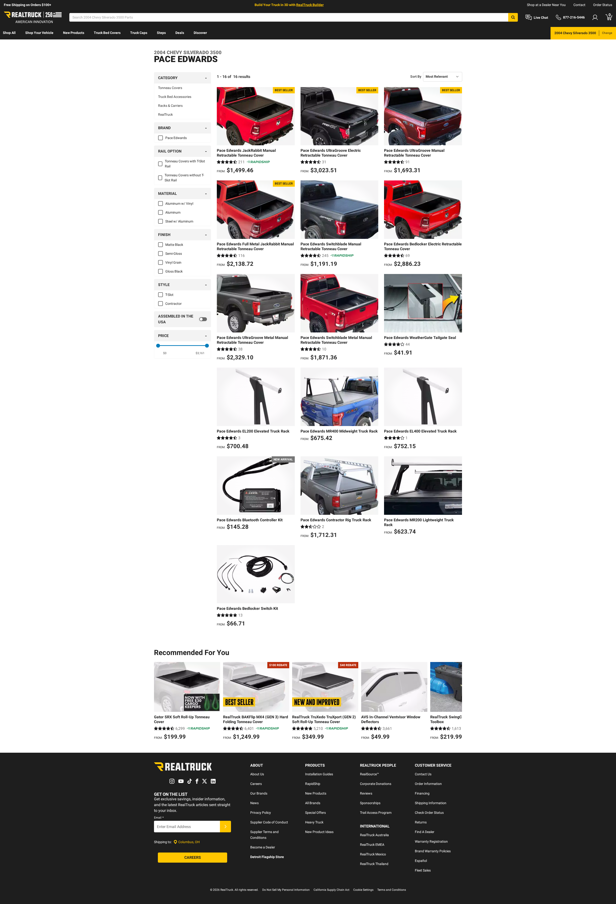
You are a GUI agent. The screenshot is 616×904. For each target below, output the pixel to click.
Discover (200, 33)
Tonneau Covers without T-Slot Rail (184, 177)
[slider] (158, 346)
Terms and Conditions (391, 889)
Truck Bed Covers (107, 33)
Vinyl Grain (173, 262)
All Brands (312, 803)
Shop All (9, 33)
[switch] (182, 319)
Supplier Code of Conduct (269, 822)
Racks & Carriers (170, 106)
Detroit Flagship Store (267, 857)
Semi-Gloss (173, 253)
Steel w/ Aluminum (179, 221)
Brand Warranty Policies (433, 851)
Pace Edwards (176, 138)
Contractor (173, 304)
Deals (179, 33)
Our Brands (258, 793)
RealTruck (165, 114)
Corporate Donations (375, 784)
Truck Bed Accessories (174, 97)
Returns (421, 822)
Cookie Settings (363, 889)
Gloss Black (174, 271)
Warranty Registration (431, 841)
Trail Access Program (375, 813)
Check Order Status (429, 813)
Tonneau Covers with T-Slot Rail (185, 163)
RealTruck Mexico (373, 854)
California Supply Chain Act (331, 889)
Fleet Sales (423, 870)
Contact (579, 5)
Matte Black (174, 245)
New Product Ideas (319, 832)
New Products (73, 33)
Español (421, 861)
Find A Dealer (424, 832)
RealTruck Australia (374, 835)
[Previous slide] (159, 701)
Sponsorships (370, 803)
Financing (422, 793)
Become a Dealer (262, 847)
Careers (256, 784)
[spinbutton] (165, 353)
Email (159, 817)
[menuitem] (9, 33)
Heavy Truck (314, 822)
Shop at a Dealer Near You (546, 5)
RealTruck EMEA (372, 845)
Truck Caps (138, 33)
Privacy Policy (260, 813)
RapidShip (312, 784)
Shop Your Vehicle (39, 33)
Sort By (415, 76)
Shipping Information (430, 803)
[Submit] (225, 826)
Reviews (366, 793)
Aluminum (172, 212)
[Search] (513, 17)
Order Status (602, 5)
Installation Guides (319, 774)
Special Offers (315, 813)
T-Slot (169, 295)
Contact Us (423, 774)
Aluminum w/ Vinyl (179, 203)
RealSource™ (369, 774)
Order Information (428, 784)
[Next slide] (457, 701)
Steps (161, 33)
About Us (257, 774)
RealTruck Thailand (374, 864)
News (254, 803)
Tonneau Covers (170, 88)
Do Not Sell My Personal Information (286, 889)
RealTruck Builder (310, 5)
